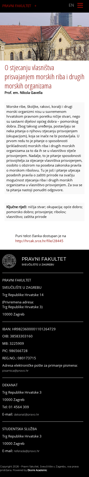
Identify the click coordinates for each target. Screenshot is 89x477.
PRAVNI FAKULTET (16, 5)
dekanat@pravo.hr (26, 414)
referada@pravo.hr (26, 451)
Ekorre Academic (37, 470)
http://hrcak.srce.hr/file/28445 (39, 240)
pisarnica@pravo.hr (15, 370)
